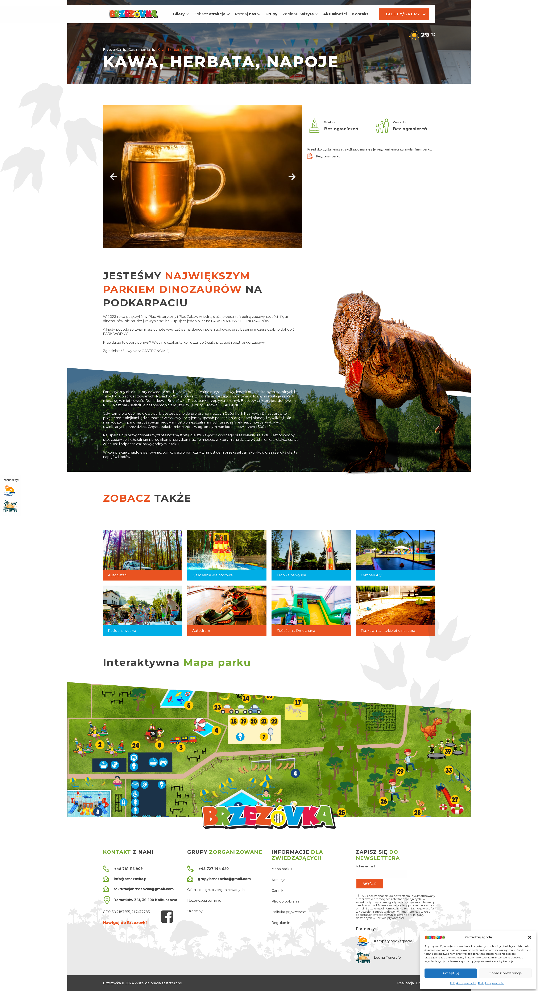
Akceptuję (450, 973)
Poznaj (245, 14)
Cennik (277, 891)
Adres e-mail (365, 866)
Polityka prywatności (463, 983)
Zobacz (209, 14)
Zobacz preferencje (505, 973)
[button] (529, 937)
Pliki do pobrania (285, 901)
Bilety (179, 14)
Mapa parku (282, 869)
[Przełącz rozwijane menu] (187, 14)
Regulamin (281, 923)
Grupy (271, 14)
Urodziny (195, 911)
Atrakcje (278, 880)
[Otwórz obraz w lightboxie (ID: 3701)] (202, 176)
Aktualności (335, 14)
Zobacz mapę (409, 790)
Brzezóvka (112, 50)
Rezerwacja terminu (204, 901)
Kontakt (360, 14)
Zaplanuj (298, 14)
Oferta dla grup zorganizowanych (216, 890)
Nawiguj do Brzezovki (125, 922)
